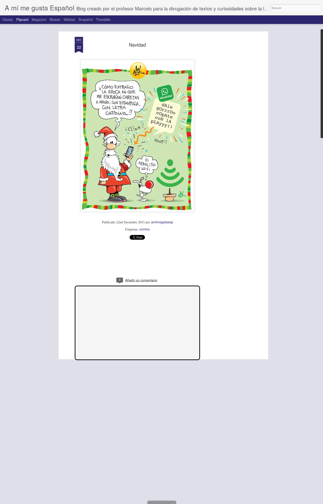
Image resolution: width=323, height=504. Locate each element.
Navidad (137, 44)
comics (144, 229)
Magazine (39, 19)
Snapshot (86, 19)
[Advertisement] (226, 111)
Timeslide (103, 19)
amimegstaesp (162, 222)
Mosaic (55, 19)
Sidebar (69, 19)
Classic (7, 19)
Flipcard (22, 19)
